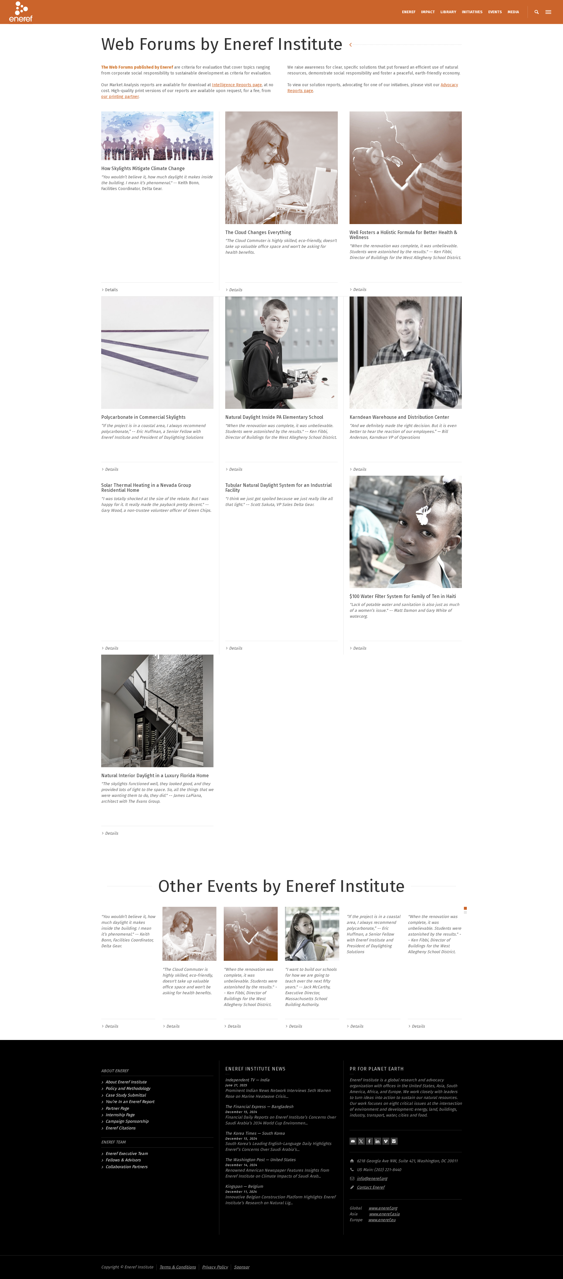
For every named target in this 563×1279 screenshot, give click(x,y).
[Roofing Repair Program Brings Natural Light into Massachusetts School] (312, 934)
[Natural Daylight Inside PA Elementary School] (281, 353)
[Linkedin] (377, 1141)
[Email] (353, 1141)
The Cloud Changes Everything (258, 232)
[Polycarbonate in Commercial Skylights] (157, 353)
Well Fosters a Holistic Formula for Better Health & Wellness (403, 235)
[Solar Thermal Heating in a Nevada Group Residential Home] (157, 476)
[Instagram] (394, 1141)
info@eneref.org (372, 1178)
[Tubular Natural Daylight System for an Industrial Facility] (281, 476)
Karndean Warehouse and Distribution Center (399, 417)
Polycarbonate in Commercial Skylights (143, 417)
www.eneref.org (383, 1208)
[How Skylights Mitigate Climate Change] (157, 135)
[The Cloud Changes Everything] (281, 167)
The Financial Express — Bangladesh (259, 1106)
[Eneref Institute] (21, 11)
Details (111, 289)
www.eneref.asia (384, 1214)
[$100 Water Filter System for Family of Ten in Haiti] (406, 532)
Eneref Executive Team (127, 1153)
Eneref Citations (120, 1128)
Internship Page (120, 1114)
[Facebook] (369, 1141)
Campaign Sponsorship (127, 1121)
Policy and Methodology (128, 1088)
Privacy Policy (215, 1267)
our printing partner (120, 96)
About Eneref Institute (126, 1082)
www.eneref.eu (382, 1219)
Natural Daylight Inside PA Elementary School (274, 417)
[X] (361, 1141)
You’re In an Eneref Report (130, 1101)
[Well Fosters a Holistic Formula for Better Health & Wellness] (406, 167)
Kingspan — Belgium (244, 1186)
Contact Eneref (370, 1187)
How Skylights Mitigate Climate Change (143, 168)
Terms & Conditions (178, 1267)
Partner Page (117, 1108)
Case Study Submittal (126, 1095)
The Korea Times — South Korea (255, 1133)
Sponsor (241, 1267)
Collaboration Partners (126, 1166)
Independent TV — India (247, 1080)
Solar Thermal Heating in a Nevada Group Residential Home (146, 487)
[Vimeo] (385, 1141)
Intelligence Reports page (237, 84)
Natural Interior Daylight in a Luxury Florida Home (155, 775)
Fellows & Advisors (123, 1160)
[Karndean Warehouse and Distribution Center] (406, 353)
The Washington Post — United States (260, 1159)
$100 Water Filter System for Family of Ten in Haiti (403, 596)
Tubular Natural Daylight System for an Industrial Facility (278, 487)
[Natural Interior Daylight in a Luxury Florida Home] (157, 711)
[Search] (536, 12)
